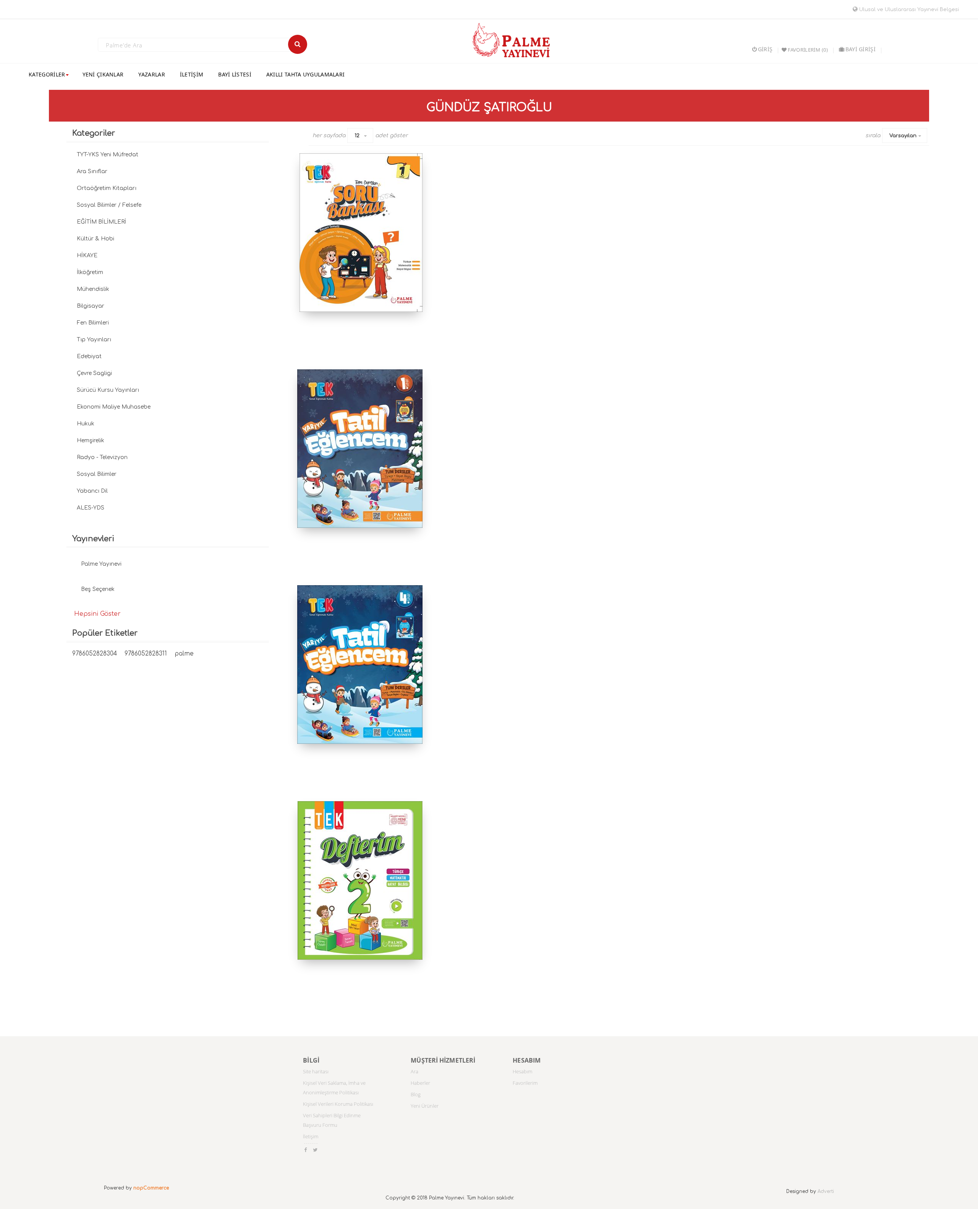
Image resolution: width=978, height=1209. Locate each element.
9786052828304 (94, 654)
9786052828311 (146, 654)
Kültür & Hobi (95, 239)
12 (357, 135)
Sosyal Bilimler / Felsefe (109, 205)
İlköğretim (90, 272)
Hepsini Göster (97, 613)
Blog (416, 1094)
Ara (414, 1071)
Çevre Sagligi (94, 373)
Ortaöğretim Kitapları (106, 188)
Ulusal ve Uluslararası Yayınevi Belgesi (908, 9)
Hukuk (85, 424)
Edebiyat (89, 356)
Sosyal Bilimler (97, 474)
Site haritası (316, 1071)
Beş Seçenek (98, 589)
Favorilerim (525, 1082)
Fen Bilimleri (93, 323)
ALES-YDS (90, 508)
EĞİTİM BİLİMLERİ (101, 222)
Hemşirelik (90, 440)
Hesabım (522, 1071)
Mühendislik (93, 289)
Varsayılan (902, 135)
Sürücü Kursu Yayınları (108, 390)
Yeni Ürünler (425, 1105)
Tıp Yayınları (94, 339)
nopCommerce (151, 1188)
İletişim (310, 1136)
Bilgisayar (90, 306)
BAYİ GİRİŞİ (860, 49)
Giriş (765, 49)
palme (184, 654)
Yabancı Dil (92, 491)
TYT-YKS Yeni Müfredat (107, 154)
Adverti (826, 1191)
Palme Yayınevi (101, 564)
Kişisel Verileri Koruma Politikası (338, 1103)
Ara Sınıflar (92, 171)
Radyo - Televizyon (102, 457)
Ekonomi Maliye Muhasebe (114, 407)
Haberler (420, 1082)
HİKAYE (87, 255)
